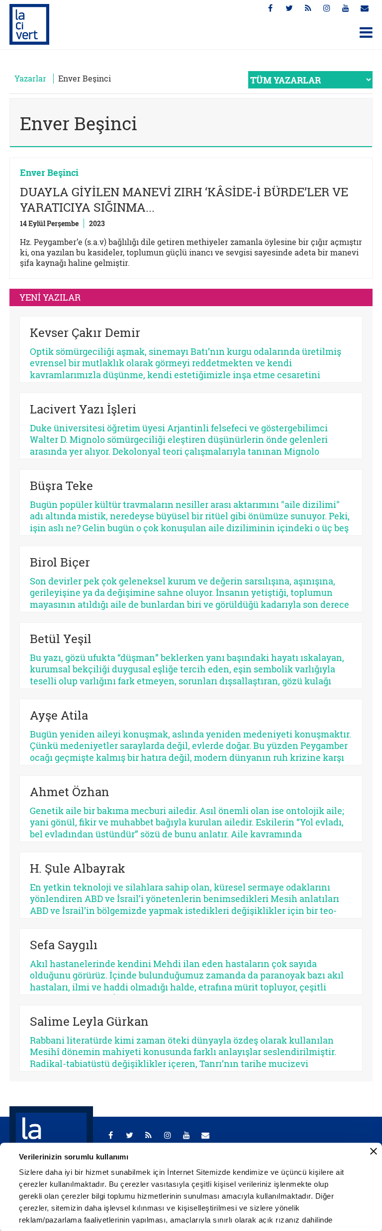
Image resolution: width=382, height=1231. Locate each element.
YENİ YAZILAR (50, 297)
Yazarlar (30, 78)
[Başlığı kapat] (373, 1151)
